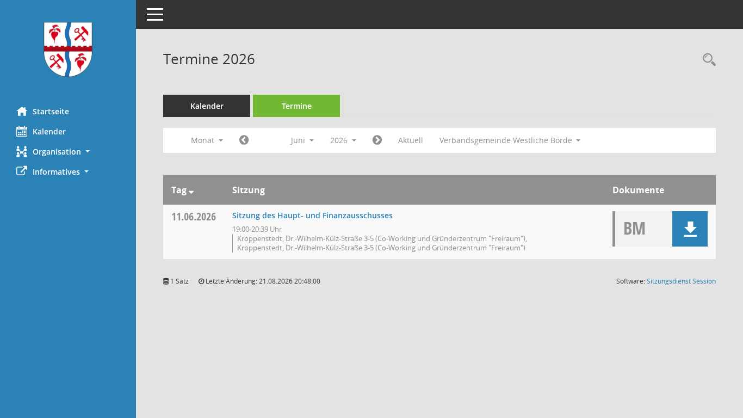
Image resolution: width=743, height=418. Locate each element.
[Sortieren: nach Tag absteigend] (191, 190)
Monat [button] (203, 140)
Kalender (49, 131)
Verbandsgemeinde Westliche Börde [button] (506, 140)
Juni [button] (299, 140)
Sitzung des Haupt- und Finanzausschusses (312, 215)
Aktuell (410, 140)
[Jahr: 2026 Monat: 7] (377, 140)
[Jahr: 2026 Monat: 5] (244, 140)
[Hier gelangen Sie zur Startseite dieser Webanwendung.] (68, 49)
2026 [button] (340, 140)
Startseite (51, 111)
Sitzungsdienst (681, 281)
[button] (68, 152)
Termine (297, 106)
